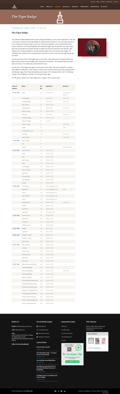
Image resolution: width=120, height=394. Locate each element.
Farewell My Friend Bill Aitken (46, 360)
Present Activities (67, 333)
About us (64, 326)
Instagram (42, 326)
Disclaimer (104, 391)
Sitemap (105, 393)
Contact (116, 1)
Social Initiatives (66, 337)
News (98, 1)
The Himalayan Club (19, 391)
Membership (65, 330)
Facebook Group (44, 333)
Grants (63, 340)
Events (102, 1)
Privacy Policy (96, 391)
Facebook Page (43, 330)
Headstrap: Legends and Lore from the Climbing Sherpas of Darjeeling (46, 368)
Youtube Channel (44, 337)
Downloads (109, 1)
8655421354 (21, 330)
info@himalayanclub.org (24, 326)
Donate (93, 1)
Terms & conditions (84, 391)
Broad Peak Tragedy (43, 347)
